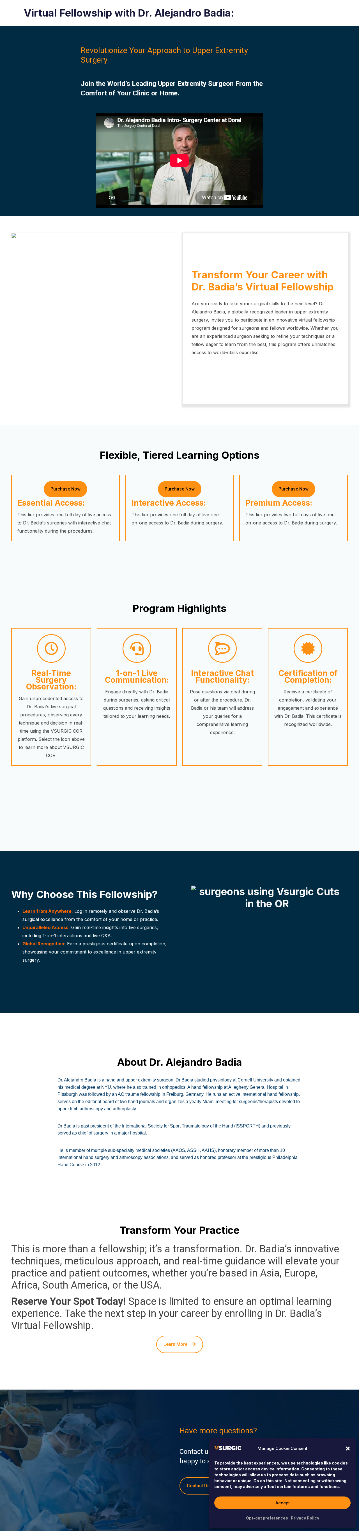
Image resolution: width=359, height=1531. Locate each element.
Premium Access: (278, 503)
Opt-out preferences (267, 1518)
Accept (282, 1502)
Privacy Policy (305, 1518)
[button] (348, 1448)
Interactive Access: (169, 503)
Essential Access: (51, 503)
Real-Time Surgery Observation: (51, 679)
